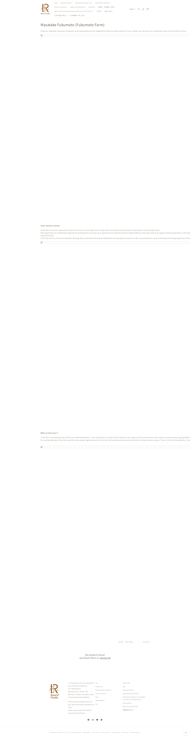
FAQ (124, 686)
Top (96, 683)
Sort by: (121, 642)
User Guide (126, 683)
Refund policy (86, 732)
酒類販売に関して (128, 710)
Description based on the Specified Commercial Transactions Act (134, 698)
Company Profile (128, 690)
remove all (105, 657)
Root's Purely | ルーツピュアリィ (62, 732)
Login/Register (100, 700)
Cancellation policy (135, 732)
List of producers (100, 693)
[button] (66, 3)
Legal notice (125, 732)
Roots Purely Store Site (130, 706)
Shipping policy (116, 732)
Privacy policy (96, 732)
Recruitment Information (131, 693)
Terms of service (105, 732)
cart (96, 704)
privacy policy (127, 703)
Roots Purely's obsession (103, 690)
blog (96, 697)
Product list (99, 686)
